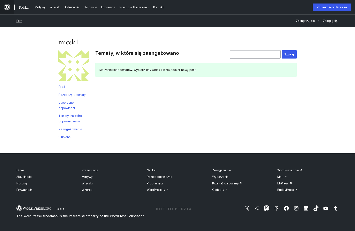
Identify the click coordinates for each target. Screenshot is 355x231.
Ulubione (65, 137)
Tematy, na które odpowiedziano (70, 118)
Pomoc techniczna (159, 176)
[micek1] (73, 66)
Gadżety (220, 189)
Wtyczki (87, 183)
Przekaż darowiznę (227, 183)
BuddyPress (287, 189)
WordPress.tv (158, 189)
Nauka (151, 170)
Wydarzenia (220, 176)
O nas (20, 170)
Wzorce (87, 189)
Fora (19, 20)
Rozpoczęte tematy (72, 94)
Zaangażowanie (70, 129)
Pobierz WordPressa (332, 7)
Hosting (21, 183)
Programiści (155, 183)
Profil (62, 86)
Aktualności (24, 176)
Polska (60, 208)
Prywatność (24, 189)
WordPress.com (289, 170)
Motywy (87, 176)
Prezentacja (90, 170)
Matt (282, 176)
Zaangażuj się (221, 170)
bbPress (284, 183)
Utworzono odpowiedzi (67, 105)
